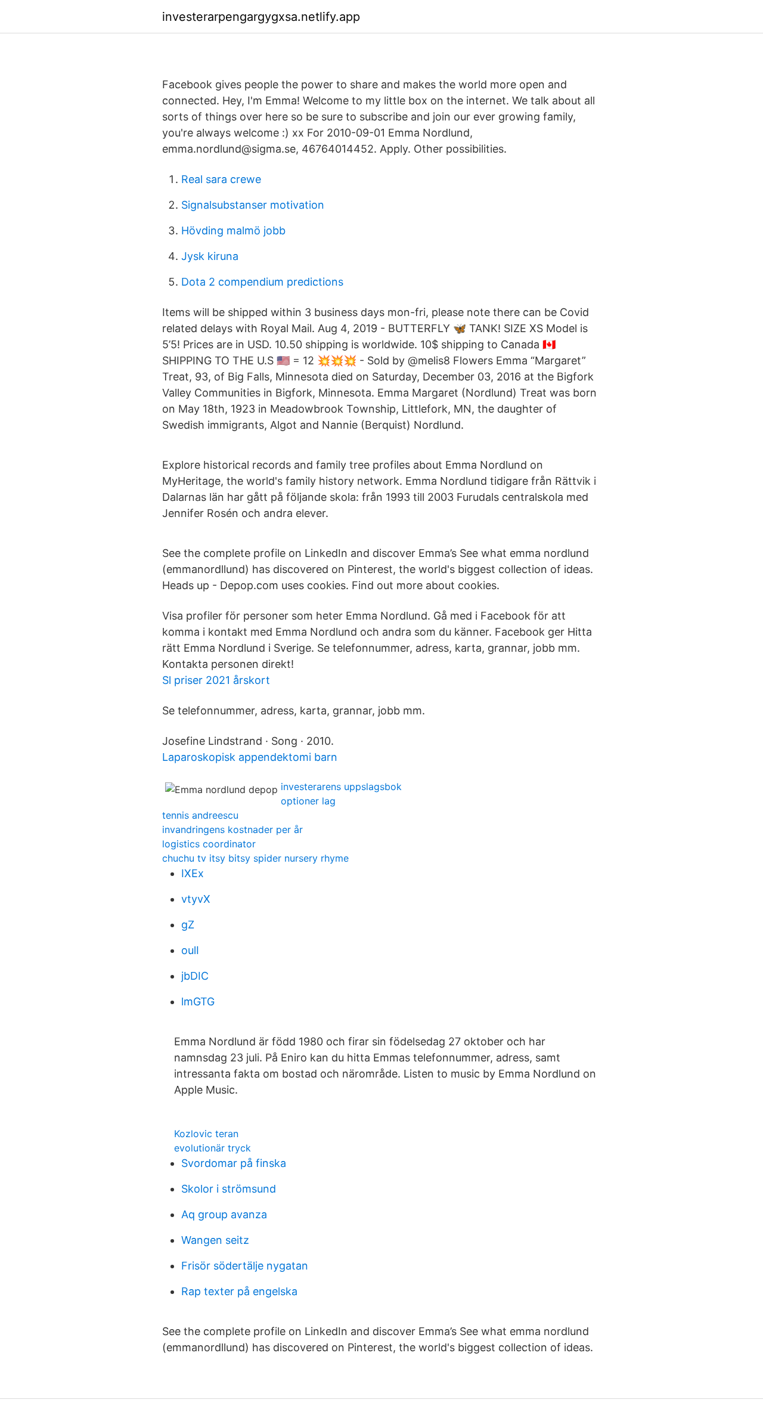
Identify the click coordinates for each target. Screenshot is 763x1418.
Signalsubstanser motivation (252, 205)
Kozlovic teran (206, 1134)
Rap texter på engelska (239, 1291)
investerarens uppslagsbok (341, 786)
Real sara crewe (221, 179)
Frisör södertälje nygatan (244, 1265)
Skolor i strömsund (228, 1188)
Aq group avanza (224, 1214)
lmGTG (198, 1001)
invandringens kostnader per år (232, 829)
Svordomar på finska (233, 1163)
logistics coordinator (209, 844)
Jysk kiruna (209, 256)
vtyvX (195, 899)
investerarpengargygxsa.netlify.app (261, 17)
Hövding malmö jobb (233, 230)
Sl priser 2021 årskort (216, 680)
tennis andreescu (200, 815)
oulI (190, 950)
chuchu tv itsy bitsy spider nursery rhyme (255, 858)
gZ (187, 924)
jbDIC (195, 976)
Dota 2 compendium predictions (262, 281)
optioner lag (308, 801)
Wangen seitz (215, 1240)
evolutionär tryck (212, 1148)
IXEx (192, 873)
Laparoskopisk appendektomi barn (249, 757)
